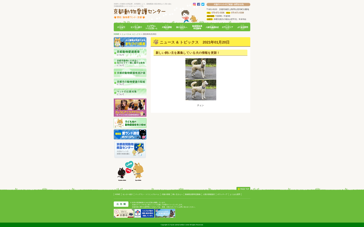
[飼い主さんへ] (182, 27)
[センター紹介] (136, 27)
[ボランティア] (227, 27)
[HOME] (121, 27)
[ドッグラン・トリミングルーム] (152, 27)
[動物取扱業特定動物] (197, 27)
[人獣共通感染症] (212, 27)
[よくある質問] (243, 27)
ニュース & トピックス (131, 34)
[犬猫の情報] (167, 27)
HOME (116, 34)
